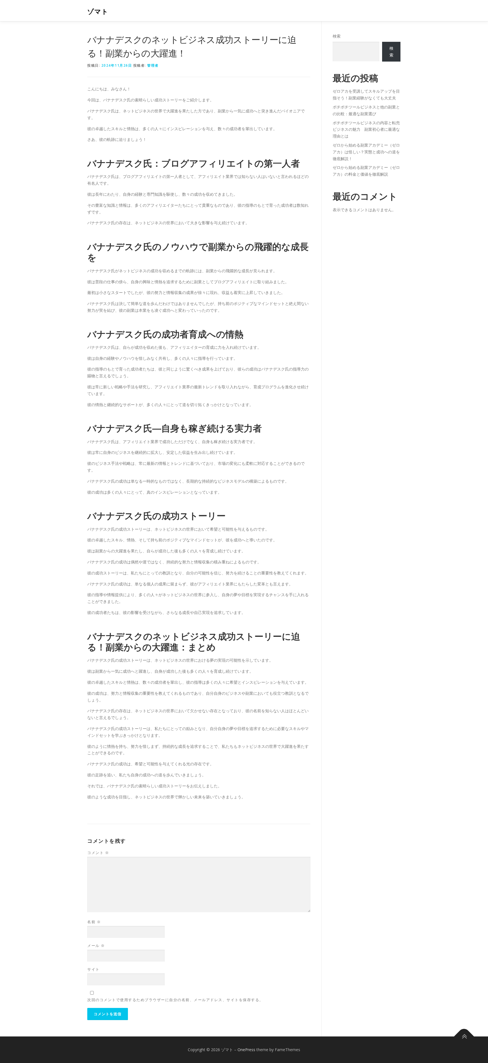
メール (96, 945)
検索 (337, 36)
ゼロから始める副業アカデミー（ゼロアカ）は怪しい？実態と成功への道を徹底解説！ (366, 151)
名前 (94, 921)
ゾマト (97, 11)
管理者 (153, 65)
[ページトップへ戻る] (464, 1037)
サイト (93, 969)
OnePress (246, 1049)
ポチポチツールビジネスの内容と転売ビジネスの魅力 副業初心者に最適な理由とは (366, 129)
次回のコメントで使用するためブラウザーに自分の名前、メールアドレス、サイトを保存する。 (175, 999)
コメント (98, 852)
